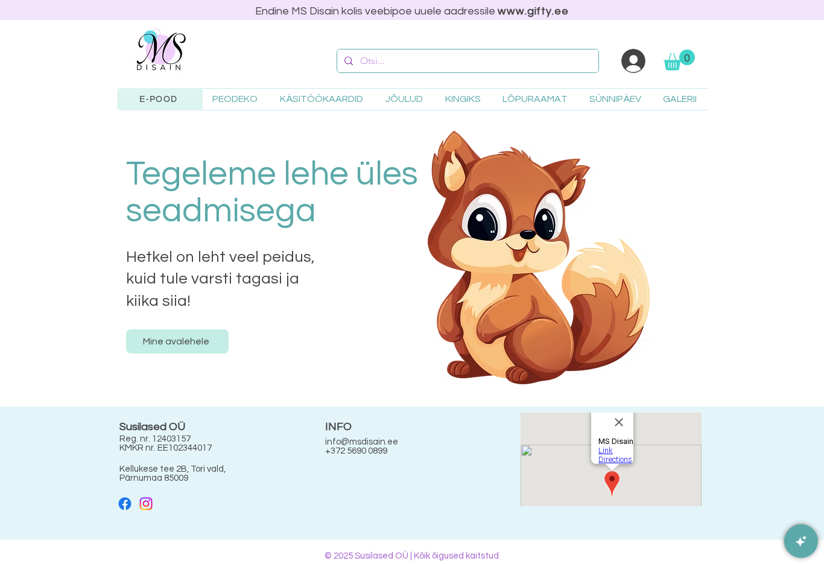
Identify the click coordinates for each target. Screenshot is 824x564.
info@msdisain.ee (361, 441)
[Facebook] (124, 503)
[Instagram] (146, 503)
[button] (679, 60)
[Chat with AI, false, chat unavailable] (801, 541)
